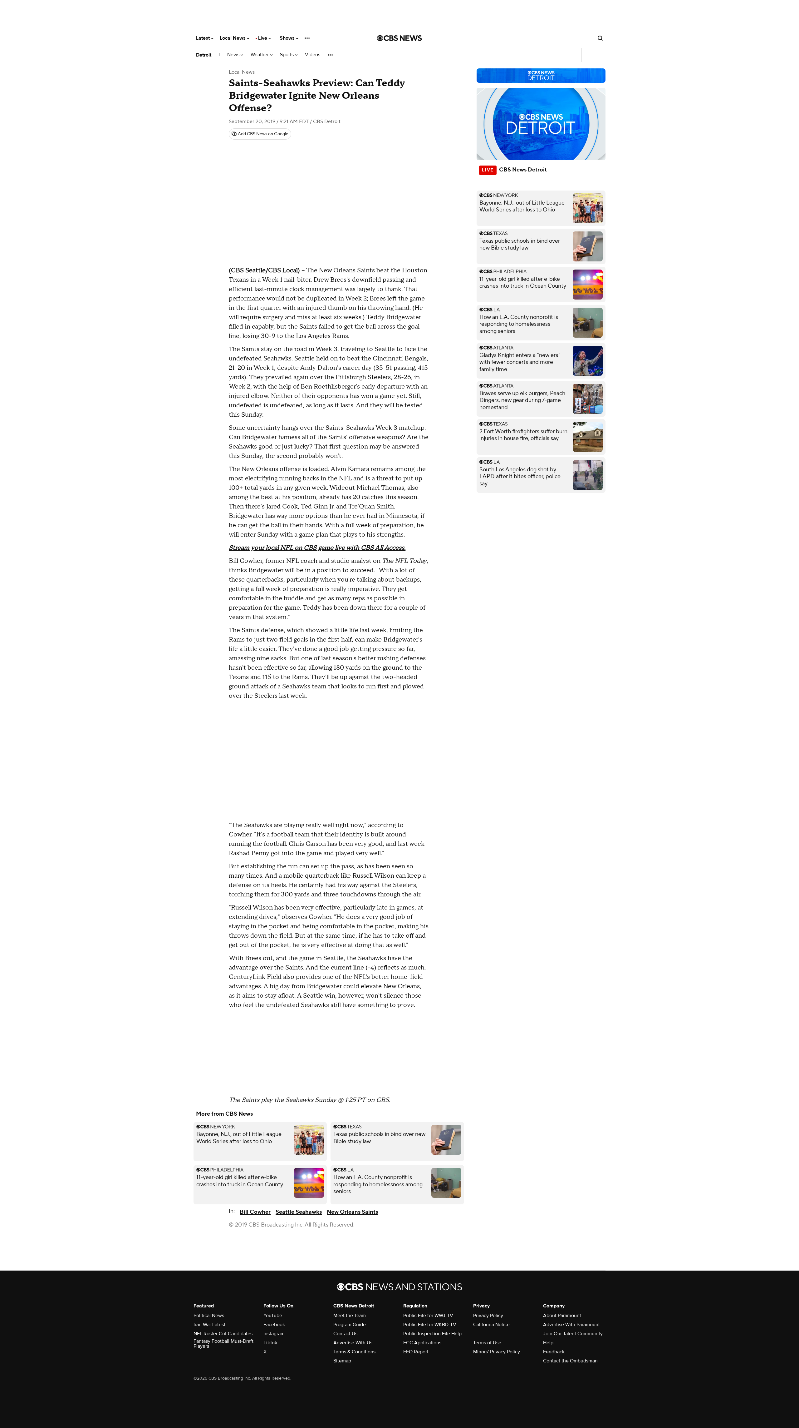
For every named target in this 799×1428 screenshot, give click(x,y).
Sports (287, 55)
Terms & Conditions (354, 1351)
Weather (260, 55)
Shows (288, 38)
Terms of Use (487, 1342)
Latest (203, 38)
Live (263, 38)
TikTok (270, 1342)
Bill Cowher (255, 1212)
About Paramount (562, 1315)
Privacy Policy (488, 1315)
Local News (233, 38)
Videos (312, 55)
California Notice (491, 1324)
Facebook (274, 1324)
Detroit (203, 55)
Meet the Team (349, 1315)
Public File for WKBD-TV (429, 1324)
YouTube (272, 1315)
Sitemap (342, 1360)
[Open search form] (600, 38)
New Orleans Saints (352, 1212)
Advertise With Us (352, 1342)
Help (548, 1342)
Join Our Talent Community (573, 1333)
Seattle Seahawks (299, 1212)
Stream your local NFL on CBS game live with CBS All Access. (317, 548)
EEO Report (416, 1351)
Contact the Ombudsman (570, 1360)
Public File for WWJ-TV (428, 1315)
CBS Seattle (248, 270)
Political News (209, 1315)
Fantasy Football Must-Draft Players (223, 1344)
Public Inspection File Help (432, 1333)
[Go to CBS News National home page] (399, 38)
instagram (274, 1333)
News (234, 55)
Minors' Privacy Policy (496, 1351)
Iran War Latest (209, 1324)
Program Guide (349, 1324)
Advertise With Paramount (571, 1324)
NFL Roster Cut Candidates (223, 1333)
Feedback (554, 1351)
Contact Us (345, 1333)
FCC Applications (422, 1342)
